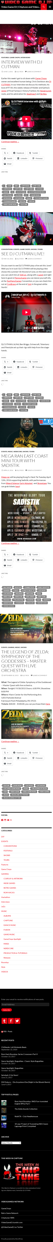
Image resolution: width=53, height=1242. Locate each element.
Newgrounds (45, 90)
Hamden (6, 590)
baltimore (7, 587)
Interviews (25, 57)
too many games (41, 198)
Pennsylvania (20, 278)
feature (6, 785)
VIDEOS (4, 972)
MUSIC (29, 198)
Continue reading (10, 141)
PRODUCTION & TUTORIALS (15, 953)
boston (18, 587)
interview (7, 198)
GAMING (11, 647)
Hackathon (5, 897)
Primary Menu (50, 7)
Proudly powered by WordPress (12, 1239)
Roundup (5, 962)
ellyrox (19, 195)
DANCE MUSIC (10, 925)
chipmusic (7, 189)
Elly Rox (19, 72)
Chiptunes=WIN (7, 1218)
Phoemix (30, 600)
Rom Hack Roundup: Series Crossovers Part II (19, 1054)
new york (42, 596)
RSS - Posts (7, 1031)
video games (44, 791)
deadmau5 (31, 94)
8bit (16, 186)
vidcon (31, 201)
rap (38, 600)
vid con (22, 201)
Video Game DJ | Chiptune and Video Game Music (21, 6)
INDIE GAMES (9, 883)
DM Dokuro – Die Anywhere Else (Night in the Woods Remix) (25, 1082)
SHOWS (34, 249)
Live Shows (19, 198)
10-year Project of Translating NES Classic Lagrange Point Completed (31, 1125)
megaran (19, 593)
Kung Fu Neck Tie (28, 590)
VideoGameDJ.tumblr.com (12, 1222)
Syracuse (30, 603)
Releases (7, 958)
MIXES (6, 944)
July (29, 284)
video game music (10, 204)
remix (3, 90)
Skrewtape (42, 483)
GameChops (6, 1208)
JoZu (3, 906)
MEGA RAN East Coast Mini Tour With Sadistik (24, 460)
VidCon (23, 275)
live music (42, 590)
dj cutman (21, 192)
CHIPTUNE (18, 189)
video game (14, 791)
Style (3, 967)
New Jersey (30, 596)
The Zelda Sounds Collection (26, 1109)
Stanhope (19, 603)
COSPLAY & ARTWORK (13, 878)
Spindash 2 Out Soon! (9, 1075)
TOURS (40, 249)
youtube (23, 204)
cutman (40, 189)
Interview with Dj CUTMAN (21, 64)
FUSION (7, 930)
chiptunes (29, 189)
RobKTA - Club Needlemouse (26, 1116)
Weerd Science (12, 483)
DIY (2, 837)
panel (40, 275)
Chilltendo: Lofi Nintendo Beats (13, 1047)
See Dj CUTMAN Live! (23, 253)
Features (5, 57)
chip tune (36, 186)
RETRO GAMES (10, 888)
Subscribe (6, 1010)
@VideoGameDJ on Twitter (12, 1227)
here (17, 486)
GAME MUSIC (35, 195)
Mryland (29, 593)
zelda (5, 795)
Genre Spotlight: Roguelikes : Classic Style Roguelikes (22, 1061)
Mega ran (5, 477)
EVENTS (16, 249)
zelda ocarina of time (11, 798)
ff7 (26, 195)
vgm (5, 791)
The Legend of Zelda (39, 788)
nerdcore (19, 596)
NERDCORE (18, 451)
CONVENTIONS (7, 249)
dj (13, 192)
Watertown (42, 603)
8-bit (9, 186)
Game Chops (15, 57)
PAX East (6, 600)
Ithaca (16, 590)
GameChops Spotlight (12, 939)
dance (5, 192)
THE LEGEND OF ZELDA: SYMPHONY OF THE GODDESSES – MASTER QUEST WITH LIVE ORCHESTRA (25, 661)
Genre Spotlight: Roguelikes (12, 1068)
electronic (7, 195)
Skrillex (43, 94)
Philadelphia (19, 600)
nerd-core (7, 596)
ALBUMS (7, 916)
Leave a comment (34, 72)
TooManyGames (9, 201)
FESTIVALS (8, 851)
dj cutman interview (37, 192)
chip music (25, 186)
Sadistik (47, 600)
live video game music (11, 788)
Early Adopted (26, 483)
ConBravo (11, 284)
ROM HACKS (9, 892)
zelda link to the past (20, 795)
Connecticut (29, 587)
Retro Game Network (9, 1213)
